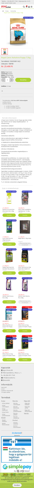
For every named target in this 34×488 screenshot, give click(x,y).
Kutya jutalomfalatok (6, 414)
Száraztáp (13, 11)
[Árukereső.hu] (17, 433)
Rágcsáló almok (27, 407)
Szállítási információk (7, 390)
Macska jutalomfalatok (17, 410)
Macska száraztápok (16, 404)
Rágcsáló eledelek (27, 404)
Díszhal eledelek (15, 423)
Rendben (17, 485)
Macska (15, 401)
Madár (3, 418)
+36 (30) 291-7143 (9, 375)
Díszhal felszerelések (17, 426)
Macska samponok (16, 417)
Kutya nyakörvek (5, 409)
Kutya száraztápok (5, 406)
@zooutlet (6, 380)
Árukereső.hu (17, 435)
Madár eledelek (4, 420)
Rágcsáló (27, 401)
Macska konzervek (16, 407)
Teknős (26, 414)
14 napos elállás (5, 392)
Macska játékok (15, 414)
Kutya (7, 11)
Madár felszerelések (5, 424)
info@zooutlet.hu (9, 378)
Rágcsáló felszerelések (28, 410)
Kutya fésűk (5, 412)
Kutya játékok (5, 403)
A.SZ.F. (3, 389)
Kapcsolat (4, 387)
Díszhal (15, 420)
